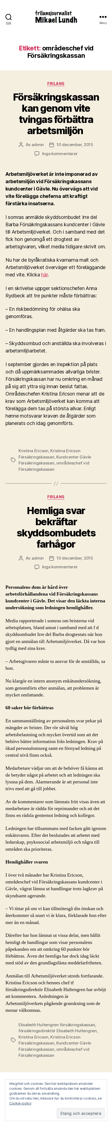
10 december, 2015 (75, 144)
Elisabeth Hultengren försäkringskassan (56, 1024)
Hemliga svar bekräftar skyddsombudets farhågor (56, 527)
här (44, 274)
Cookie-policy (20, 1103)
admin (38, 144)
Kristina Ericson (33, 450)
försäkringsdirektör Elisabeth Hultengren (57, 1030)
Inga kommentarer (60, 153)
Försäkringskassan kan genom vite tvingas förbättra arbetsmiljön (56, 114)
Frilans (56, 83)
